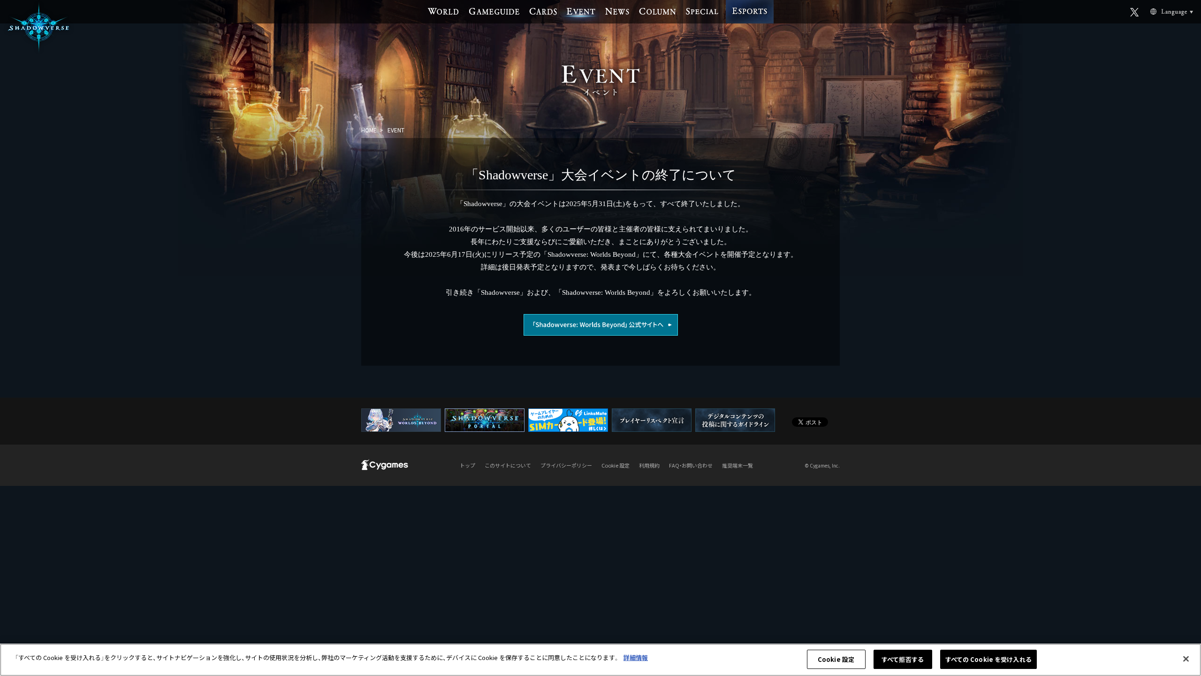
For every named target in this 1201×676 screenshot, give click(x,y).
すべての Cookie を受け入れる (988, 659)
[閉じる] (1186, 658)
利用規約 (649, 465)
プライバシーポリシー (566, 465)
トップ (467, 465)
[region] (600, 660)
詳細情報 (635, 657)
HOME (369, 130)
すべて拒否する (903, 659)
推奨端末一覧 (737, 465)
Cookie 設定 (836, 659)
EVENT (396, 130)
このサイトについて (508, 465)
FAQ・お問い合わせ (691, 465)
